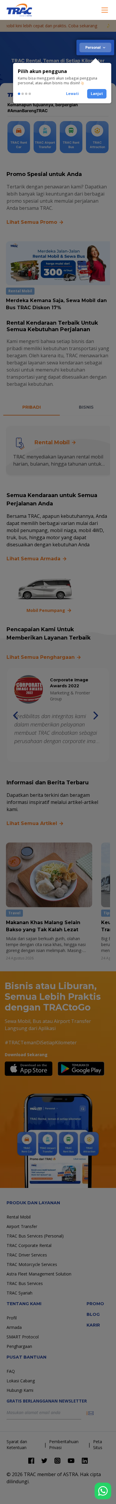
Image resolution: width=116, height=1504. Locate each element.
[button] (72, 94)
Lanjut (97, 93)
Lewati (72, 93)
